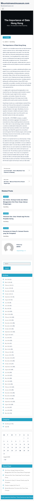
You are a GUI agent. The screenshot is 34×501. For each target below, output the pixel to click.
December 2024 (8, 323)
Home (8, 25)
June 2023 (7, 375)
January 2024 (8, 355)
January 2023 (8, 390)
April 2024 (7, 346)
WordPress (13, 497)
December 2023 (8, 358)
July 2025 (7, 302)
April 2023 (7, 381)
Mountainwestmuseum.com (15, 3)
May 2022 (7, 413)
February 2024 (8, 352)
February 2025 (8, 317)
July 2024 (7, 337)
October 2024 (8, 329)
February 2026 (8, 285)
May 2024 (7, 343)
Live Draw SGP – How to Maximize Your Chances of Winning (14, 171)
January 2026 (8, 288)
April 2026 (7, 279)
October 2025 (8, 294)
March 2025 (7, 314)
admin (6, 42)
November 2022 (8, 395)
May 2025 (7, 308)
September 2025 (9, 297)
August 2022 (8, 404)
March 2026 (7, 282)
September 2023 (9, 366)
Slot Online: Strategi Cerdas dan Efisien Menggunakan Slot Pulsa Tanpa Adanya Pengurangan (15, 202)
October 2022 (8, 398)
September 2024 (9, 331)
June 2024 (7, 340)
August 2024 (8, 334)
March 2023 (7, 384)
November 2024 (8, 326)
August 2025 (8, 299)
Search (7, 268)
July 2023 (7, 372)
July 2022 (7, 407)
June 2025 (7, 305)
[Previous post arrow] (29, 170)
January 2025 (8, 320)
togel (6, 426)
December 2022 (8, 393)
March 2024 (7, 349)
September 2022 (9, 401)
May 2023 (7, 378)
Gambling (12, 42)
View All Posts (20, 250)
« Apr (4, 459)
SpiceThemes (29, 497)
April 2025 (7, 311)
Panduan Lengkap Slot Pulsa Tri (12, 485)
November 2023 (8, 361)
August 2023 (8, 369)
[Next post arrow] (29, 181)
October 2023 (8, 363)
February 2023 (8, 387)
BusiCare (22, 497)
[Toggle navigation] (3, 8)
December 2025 (8, 291)
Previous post (7, 168)
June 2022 (7, 410)
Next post (6, 179)
